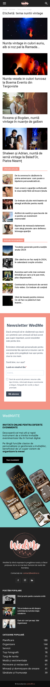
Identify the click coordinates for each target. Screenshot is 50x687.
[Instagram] (25, 580)
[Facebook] (18, 580)
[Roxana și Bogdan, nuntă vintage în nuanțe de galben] (25, 103)
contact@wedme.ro (31, 573)
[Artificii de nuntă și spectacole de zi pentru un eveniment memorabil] (8, 217)
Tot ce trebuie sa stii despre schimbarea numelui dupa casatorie (29, 610)
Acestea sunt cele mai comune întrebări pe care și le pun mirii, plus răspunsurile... (30, 275)
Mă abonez (13, 394)
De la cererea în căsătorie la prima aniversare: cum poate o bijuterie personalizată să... (29, 178)
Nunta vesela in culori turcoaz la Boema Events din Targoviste (24, 82)
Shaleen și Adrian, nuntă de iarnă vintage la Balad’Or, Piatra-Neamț (22, 157)
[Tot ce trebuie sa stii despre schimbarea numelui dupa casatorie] (9, 611)
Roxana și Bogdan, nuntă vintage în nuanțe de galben (23, 119)
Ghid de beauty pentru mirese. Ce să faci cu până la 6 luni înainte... (29, 300)
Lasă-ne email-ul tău (16, 367)
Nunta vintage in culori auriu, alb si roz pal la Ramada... (24, 45)
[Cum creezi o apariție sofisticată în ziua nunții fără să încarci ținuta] (8, 192)
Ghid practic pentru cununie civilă (31, 596)
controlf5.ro (30, 684)
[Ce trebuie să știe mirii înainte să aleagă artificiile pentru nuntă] (8, 204)
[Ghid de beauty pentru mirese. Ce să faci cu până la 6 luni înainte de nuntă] (8, 301)
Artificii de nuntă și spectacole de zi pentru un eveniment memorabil (31, 216)
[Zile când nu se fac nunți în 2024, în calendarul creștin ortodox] (8, 263)
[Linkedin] (31, 580)
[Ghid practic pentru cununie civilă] (9, 599)
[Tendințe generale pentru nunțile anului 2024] (8, 251)
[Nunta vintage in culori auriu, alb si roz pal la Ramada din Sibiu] (25, 29)
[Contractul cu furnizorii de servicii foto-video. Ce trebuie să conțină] (8, 288)
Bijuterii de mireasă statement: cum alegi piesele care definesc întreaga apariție (30, 228)
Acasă (5, 9)
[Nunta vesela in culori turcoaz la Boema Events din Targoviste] (25, 64)
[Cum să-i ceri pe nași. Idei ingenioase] (9, 623)
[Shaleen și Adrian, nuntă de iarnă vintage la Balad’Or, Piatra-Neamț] (25, 139)
